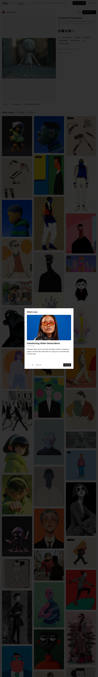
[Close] (71, 310)
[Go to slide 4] (50, 338)
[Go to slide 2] (47, 338)
